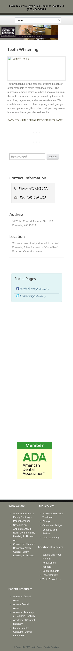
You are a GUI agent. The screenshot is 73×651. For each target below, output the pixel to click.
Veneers (46, 567)
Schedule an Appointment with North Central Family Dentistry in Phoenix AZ (24, 532)
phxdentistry (42, 289)
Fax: (23, 197)
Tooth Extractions (51, 579)
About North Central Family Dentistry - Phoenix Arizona (23, 517)
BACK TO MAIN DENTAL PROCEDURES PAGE (35, 120)
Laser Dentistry (50, 575)
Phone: (23, 188)
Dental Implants (50, 571)
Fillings (46, 521)
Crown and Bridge (52, 525)
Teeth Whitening (51, 537)
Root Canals (49, 562)
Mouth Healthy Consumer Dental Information (22, 632)
